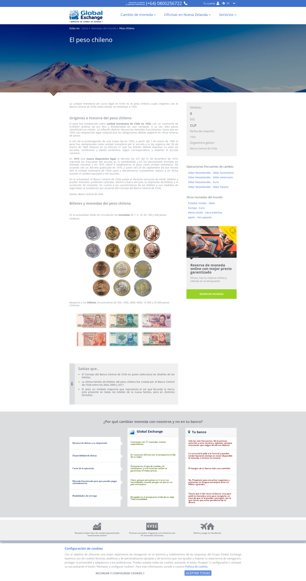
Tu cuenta (209, 3)
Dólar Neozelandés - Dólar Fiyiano (208, 187)
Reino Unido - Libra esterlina (205, 212)
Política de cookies (196, 566)
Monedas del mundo (103, 28)
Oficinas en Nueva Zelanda (186, 15)
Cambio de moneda (137, 15)
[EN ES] (228, 3)
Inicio (85, 28)
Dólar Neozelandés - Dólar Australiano (211, 172)
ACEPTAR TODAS (198, 573)
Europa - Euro (196, 208)
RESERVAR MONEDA (211, 294)
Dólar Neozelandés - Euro (203, 182)
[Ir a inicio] (86, 16)
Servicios (226, 15)
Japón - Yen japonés (200, 217)
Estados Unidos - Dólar (201, 203)
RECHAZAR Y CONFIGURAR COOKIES (119, 573)
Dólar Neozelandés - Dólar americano (210, 177)
